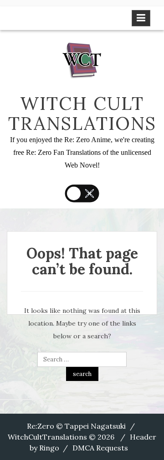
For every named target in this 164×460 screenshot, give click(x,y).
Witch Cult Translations (82, 113)
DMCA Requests (100, 447)
